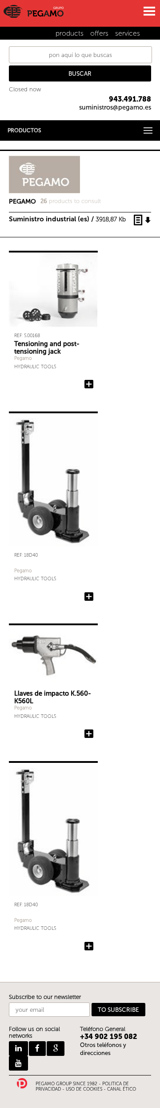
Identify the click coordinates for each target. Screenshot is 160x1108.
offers (99, 33)
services (127, 33)
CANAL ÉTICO (121, 1089)
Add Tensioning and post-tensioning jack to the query (89, 384)
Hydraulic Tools (35, 367)
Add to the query (89, 596)
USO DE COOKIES (84, 1089)
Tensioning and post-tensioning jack (47, 347)
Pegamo (23, 358)
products (70, 33)
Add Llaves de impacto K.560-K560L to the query (89, 733)
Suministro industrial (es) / (67, 219)
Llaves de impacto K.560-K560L (52, 697)
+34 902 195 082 (108, 1036)
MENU (149, 11)
